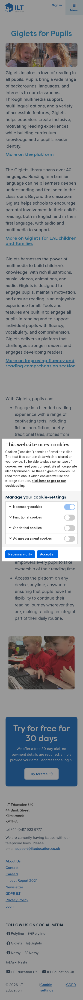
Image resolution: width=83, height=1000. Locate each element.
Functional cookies (27, 517)
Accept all (47, 554)
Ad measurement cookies (32, 538)
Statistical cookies (27, 528)
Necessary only (20, 554)
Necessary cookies (27, 507)
